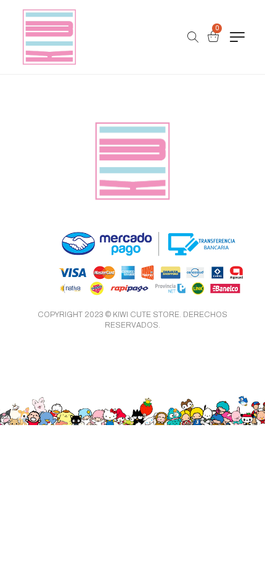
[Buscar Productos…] (192, 37)
